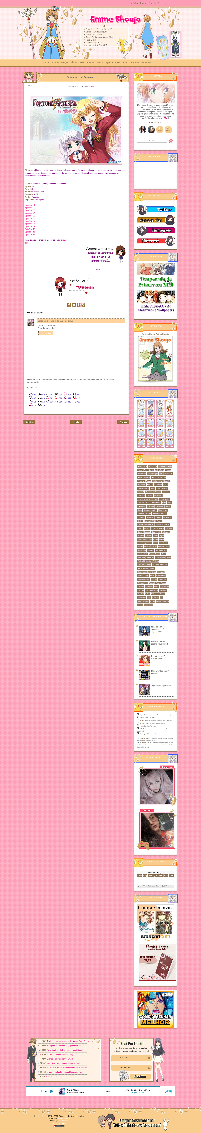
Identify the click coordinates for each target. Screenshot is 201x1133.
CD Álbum (158, 484)
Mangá (140, 546)
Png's (169, 557)
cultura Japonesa (162, 601)
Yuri (161, 597)
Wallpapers (142, 597)
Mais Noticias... (53, 1076)
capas (152, 601)
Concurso (141, 495)
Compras (166, 492)
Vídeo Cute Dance (157, 594)
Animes (55, 62)
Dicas (140, 510)
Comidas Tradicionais (153, 492)
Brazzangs (142, 484)
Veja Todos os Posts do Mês (155, 886)
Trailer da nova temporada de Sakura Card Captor (68, 1041)
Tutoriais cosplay (152, 590)
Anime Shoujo (149, 470)
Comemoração (162, 488)
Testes (151, 583)
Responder (46, 333)
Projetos (156, 561)
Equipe (143, 3)
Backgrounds (157, 481)
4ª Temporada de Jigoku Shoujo (60, 1054)
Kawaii (161, 539)
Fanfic (159, 521)
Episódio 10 (30, 229)
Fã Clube (169, 528)
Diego (40, 321)
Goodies (99, 62)
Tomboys (149, 587)
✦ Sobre (134, 3)
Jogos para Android (145, 539)
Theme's (141, 587)
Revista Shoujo (143, 575)
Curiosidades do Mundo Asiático (149, 503)
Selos (152, 575)
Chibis (153, 488)
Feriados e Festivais (162, 525)
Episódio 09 (30, 226)
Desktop (168, 506)
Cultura (155, 499)
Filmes (140, 528)
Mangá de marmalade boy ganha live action (65, 1046)
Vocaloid (141, 594)
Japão (108, 62)
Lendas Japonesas (144, 543)
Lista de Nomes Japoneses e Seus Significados (159, 629)
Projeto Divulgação (144, 561)
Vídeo (147, 594)
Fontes (146, 528)
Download (149, 517)
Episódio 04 (30, 213)
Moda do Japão (163, 546)
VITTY (79, 86)
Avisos (148, 481)
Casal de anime (143, 488)
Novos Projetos (160, 550)
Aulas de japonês (144, 477)
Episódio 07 (30, 221)
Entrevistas (146, 62)
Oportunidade (142, 554)
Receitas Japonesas (159, 565)
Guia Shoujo (156, 532)
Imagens (141, 536)
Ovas (164, 554)
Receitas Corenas (144, 565)
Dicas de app (162, 510)
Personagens (160, 557)
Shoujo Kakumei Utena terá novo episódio (63, 1063)
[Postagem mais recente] (29, 423)
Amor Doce (153, 466)
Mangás (64, 62)
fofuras (140, 605)
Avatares (141, 481)
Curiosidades (164, 499)
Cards (165, 484)
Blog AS (166, 481)
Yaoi (148, 597)
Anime (140, 470)
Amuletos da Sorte (165, 466)
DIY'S (169, 503)
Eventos (147, 521)
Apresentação (153, 474)
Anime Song (159, 470)
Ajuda (145, 466)
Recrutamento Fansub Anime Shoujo (160, 657)
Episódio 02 (30, 208)
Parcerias (162, 3)
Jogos (161, 536)
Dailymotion (142, 506)
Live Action (163, 543)
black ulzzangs (143, 601)
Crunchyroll (158, 495)
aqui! (27, 243)
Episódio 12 (30, 234)
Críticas (73, 62)
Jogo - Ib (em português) (161, 685)
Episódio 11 (30, 232)
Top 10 (156, 587)
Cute (164, 503)
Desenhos (159, 506)
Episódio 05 (30, 216)
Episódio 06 (30, 218)
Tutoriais (141, 590)
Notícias (150, 550)
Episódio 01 (30, 205)
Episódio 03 (30, 210)
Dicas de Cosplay (150, 510)
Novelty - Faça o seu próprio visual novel (160, 642)
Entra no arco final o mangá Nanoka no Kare (64, 1072)
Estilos (140, 521)
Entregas (158, 517)
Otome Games (154, 554)
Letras (155, 543)
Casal (81, 62)
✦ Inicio (46, 62)
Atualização (168, 474)
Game (140, 532)
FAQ (153, 521)
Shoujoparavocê (143, 579)
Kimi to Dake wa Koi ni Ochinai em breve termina (66, 1068)
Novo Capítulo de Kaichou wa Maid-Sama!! (65, 1050)
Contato (152, 3)
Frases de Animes (157, 528)
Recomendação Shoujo (146, 568)
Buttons (150, 484)
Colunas (125, 62)
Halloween (166, 532)
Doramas (89, 62)
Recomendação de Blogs (147, 572)
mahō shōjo (148, 605)
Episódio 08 (30, 224)
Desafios (151, 506)
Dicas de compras (144, 514)
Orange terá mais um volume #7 (60, 1059)
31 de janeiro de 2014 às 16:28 (58, 321)
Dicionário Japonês (159, 514)
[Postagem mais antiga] (123, 423)
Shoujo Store (160, 575)
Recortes (160, 572)
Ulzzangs (163, 590)
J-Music (148, 536)
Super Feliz (163, 579)
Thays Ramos (161, 583)
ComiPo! (141, 492)
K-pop (155, 539)
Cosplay (116, 62)
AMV (139, 466)
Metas (154, 546)
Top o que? (165, 587)
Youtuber (155, 597)
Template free (142, 583)
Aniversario (142, 474)
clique (64, 240)
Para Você (141, 557)
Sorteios (154, 579)
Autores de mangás (159, 477)
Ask (160, 474)
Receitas (135, 62)
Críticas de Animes (144, 499)
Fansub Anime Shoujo (145, 525)
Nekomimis (142, 550)
